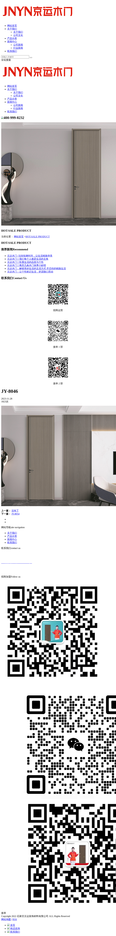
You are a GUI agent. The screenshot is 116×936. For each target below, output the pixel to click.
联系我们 (12, 51)
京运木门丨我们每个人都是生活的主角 (27, 259)
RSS (15, 919)
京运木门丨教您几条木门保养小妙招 (26, 265)
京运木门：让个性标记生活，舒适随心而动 (30, 271)
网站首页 (12, 25)
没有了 (15, 510)
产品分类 (12, 38)
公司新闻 (18, 44)
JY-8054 (15, 514)
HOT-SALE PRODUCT (38, 236)
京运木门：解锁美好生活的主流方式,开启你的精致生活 (36, 268)
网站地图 (6, 919)
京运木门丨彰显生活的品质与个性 (25, 262)
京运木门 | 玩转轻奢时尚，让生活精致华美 (29, 255)
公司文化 (18, 35)
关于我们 (12, 28)
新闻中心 (12, 41)
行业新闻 (18, 48)
